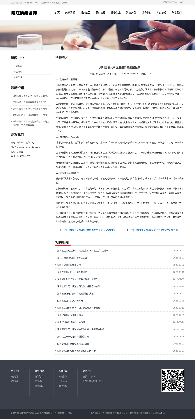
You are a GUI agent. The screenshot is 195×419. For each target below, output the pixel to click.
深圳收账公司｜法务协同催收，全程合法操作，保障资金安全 (31, 123)
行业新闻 (17, 71)
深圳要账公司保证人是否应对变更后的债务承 (156, 230)
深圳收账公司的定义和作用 (70, 301)
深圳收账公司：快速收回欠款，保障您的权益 (78, 286)
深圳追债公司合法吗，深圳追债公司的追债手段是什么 (82, 250)
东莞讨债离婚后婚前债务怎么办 (72, 258)
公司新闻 (17, 66)
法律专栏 (17, 77)
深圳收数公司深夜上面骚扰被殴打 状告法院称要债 (91, 230)
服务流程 (100, 12)
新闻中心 (146, 12)
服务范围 (85, 12)
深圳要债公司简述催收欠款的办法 (73, 343)
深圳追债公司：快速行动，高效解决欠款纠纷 (78, 308)
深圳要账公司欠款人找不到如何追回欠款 (76, 351)
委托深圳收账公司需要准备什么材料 (30, 115)
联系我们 (177, 12)
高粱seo (137, 413)
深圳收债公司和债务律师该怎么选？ (30, 102)
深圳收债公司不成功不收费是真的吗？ (31, 96)
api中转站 (130, 413)
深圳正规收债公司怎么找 (69, 265)
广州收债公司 (146, 413)
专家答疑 (161, 12)
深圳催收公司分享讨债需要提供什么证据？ (77, 279)
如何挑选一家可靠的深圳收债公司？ (74, 336)
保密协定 (39, 381)
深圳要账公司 (108, 413)
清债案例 (131, 12)
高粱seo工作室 (159, 413)
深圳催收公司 (119, 413)
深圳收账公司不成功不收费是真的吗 (30, 108)
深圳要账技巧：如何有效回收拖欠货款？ (76, 293)
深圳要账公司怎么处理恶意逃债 (72, 272)
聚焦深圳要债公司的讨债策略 (71, 322)
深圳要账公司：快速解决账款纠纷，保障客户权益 (80, 329)
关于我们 (70, 12)
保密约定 (116, 12)
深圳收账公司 (96, 413)
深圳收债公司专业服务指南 (70, 315)
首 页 (57, 12)
